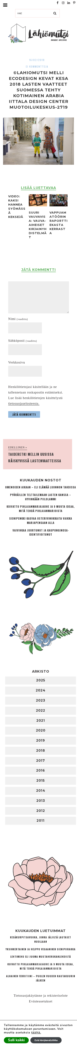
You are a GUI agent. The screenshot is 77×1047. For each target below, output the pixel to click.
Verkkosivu (16, 362)
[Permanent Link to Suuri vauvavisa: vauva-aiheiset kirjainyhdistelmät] (38, 205)
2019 (40, 740)
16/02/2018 (37, 60)
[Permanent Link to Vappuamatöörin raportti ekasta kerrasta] (58, 205)
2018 (40, 750)
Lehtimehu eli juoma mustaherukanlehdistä (40, 956)
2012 (40, 811)
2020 (40, 730)
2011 (41, 821)
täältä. (36, 1032)
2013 (40, 801)
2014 (40, 791)
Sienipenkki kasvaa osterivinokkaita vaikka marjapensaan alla (40, 521)
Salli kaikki (16, 1040)
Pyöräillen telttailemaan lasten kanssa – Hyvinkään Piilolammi (40, 497)
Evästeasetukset (40, 1001)
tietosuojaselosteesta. (23, 403)
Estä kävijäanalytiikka (45, 1040)
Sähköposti (22, 340)
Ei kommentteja (37, 66)
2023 (40, 700)
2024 (40, 690)
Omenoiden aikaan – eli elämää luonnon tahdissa (40, 487)
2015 (40, 780)
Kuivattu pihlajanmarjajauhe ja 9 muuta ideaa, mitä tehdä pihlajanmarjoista (41, 509)
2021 (40, 721)
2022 (40, 710)
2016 (40, 770)
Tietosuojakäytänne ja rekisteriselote (41, 995)
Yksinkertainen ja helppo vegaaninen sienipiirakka (41, 949)
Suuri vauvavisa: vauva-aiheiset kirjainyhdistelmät (38, 225)
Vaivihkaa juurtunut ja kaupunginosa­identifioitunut (41, 532)
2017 (40, 761)
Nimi (18, 319)
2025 (40, 680)
